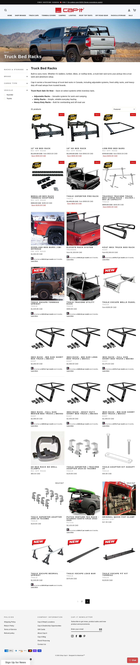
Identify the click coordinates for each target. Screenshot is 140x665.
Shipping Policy (10, 622)
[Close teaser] (31, 659)
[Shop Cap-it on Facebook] (76, 636)
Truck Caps (34, 15)
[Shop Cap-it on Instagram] (72, 636)
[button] (15, 662)
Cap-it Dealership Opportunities (49, 626)
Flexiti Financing (44, 640)
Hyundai (10, 95)
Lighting (72, 15)
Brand (7, 76)
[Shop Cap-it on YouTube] (80, 636)
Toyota (9, 98)
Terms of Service (10, 629)
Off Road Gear (101, 15)
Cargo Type (11, 83)
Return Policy (9, 626)
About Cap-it (42, 633)
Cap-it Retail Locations (46, 622)
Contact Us (42, 644)
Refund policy (9, 633)
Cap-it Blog (42, 637)
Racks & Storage (118, 15)
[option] (70, 2)
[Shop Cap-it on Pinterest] (84, 636)
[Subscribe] (100, 629)
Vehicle (8, 90)
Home (9, 15)
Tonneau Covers (49, 15)
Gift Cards (41, 629)
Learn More (34, 261)
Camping (62, 15)
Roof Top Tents (85, 15)
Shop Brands (20, 15)
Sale (131, 15)
